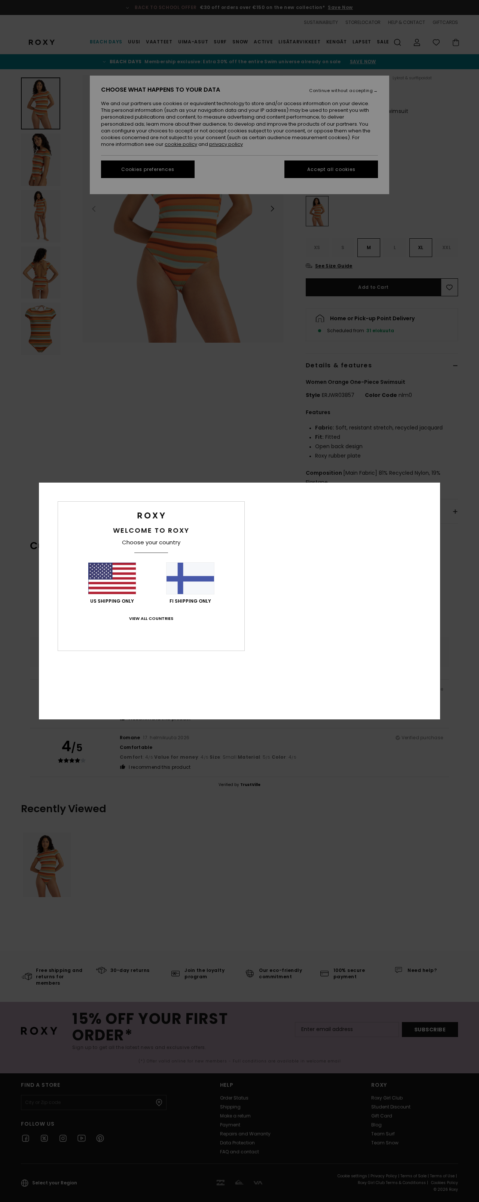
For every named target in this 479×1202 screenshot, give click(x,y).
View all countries (151, 618)
